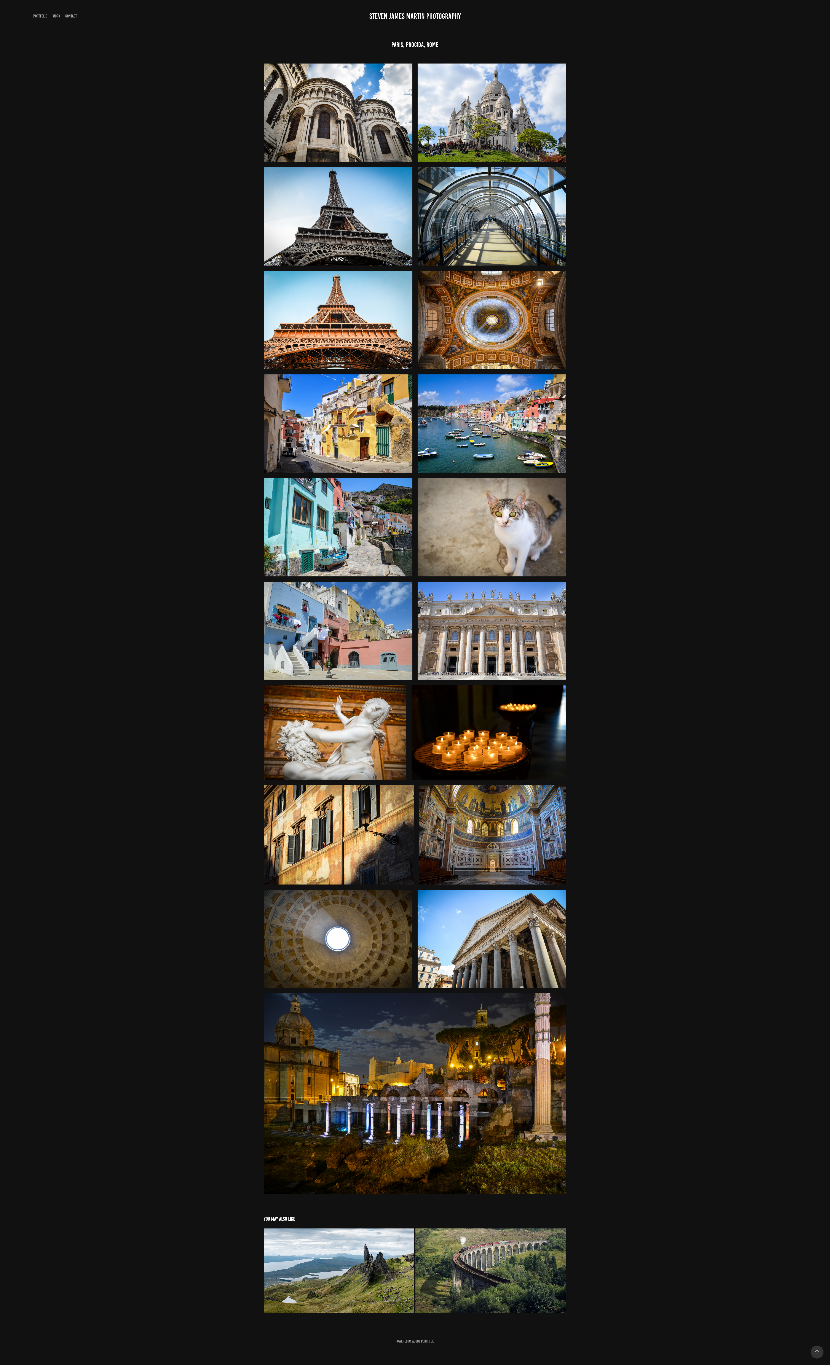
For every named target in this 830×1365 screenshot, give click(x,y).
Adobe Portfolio (423, 1341)
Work (56, 16)
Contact (71, 16)
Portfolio (40, 16)
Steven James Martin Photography (415, 16)
